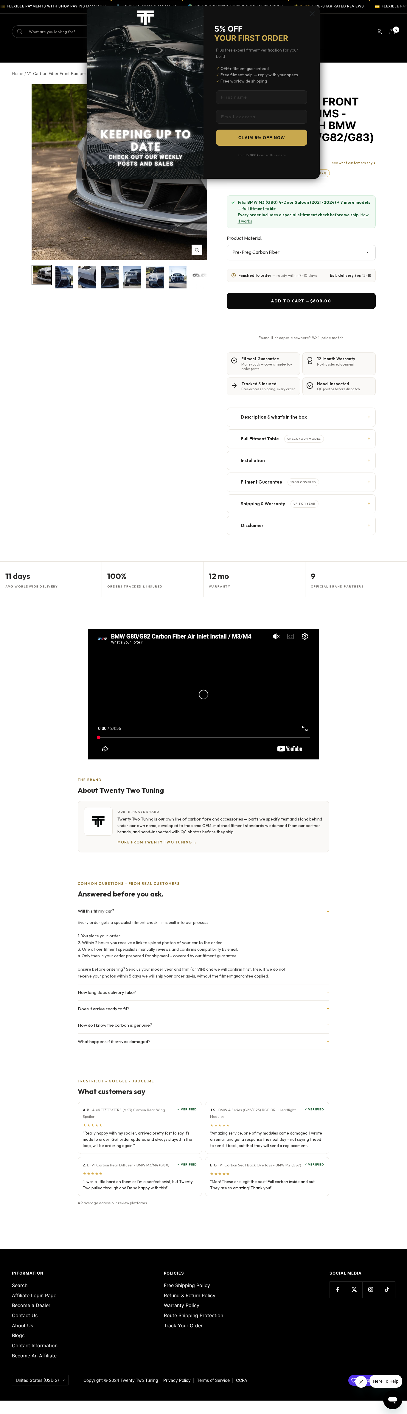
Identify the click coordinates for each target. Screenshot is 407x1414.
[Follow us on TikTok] (387, 1289)
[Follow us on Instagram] (370, 1289)
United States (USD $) (37, 1380)
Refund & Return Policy (189, 1295)
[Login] (379, 31)
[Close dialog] (312, 13)
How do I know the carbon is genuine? (115, 1025)
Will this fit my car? (96, 911)
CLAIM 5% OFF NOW (261, 137)
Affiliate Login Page (34, 1295)
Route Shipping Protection (193, 1315)
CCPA (240, 1380)
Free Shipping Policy (187, 1285)
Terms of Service (214, 1380)
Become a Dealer (31, 1305)
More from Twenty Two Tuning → (157, 842)
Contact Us (25, 1315)
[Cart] (392, 31)
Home (17, 73)
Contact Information (35, 1345)
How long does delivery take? (107, 992)
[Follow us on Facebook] (338, 1289)
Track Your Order (183, 1325)
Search (19, 1285)
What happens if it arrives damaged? (114, 1041)
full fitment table (259, 208)
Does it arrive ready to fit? (104, 1008)
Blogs (18, 1335)
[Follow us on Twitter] (354, 1289)
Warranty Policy (181, 1305)
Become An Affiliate (34, 1356)
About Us (22, 1325)
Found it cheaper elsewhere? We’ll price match (301, 337)
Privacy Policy (177, 1380)
